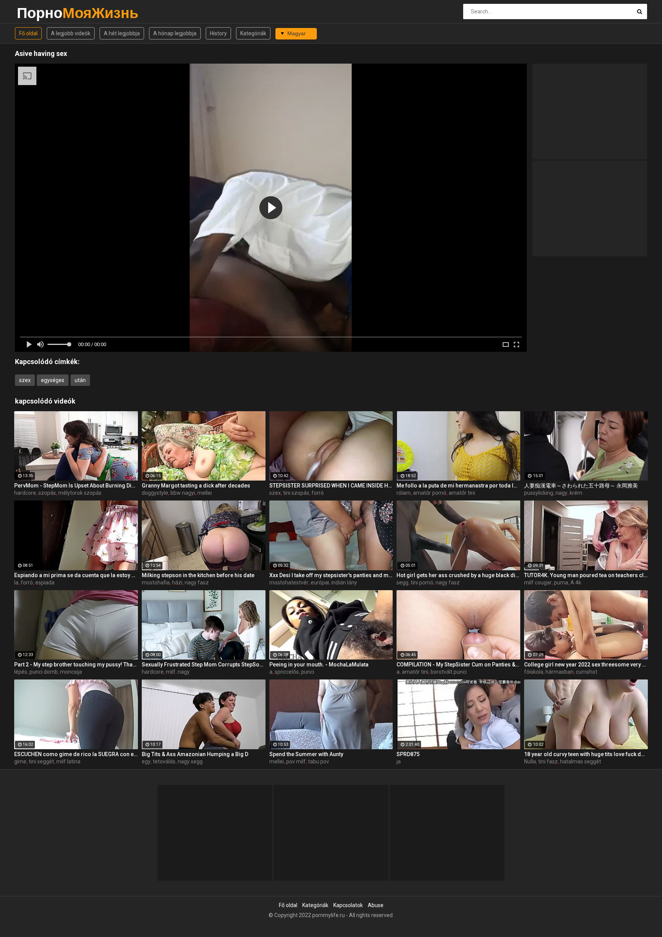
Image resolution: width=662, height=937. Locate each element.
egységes (52, 380)
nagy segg (190, 761)
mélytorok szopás (80, 493)
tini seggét (41, 761)
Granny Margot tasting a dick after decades (196, 485)
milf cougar (538, 582)
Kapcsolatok (348, 905)
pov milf (296, 761)
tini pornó (422, 582)
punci (307, 672)
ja (399, 761)
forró (317, 493)
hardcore (25, 493)
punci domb (43, 672)
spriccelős (287, 672)
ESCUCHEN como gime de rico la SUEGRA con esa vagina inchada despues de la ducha (76, 754)
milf (170, 672)
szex (25, 380)
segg (402, 582)
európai (320, 582)
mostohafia (156, 582)
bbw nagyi (182, 493)
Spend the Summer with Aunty (306, 754)
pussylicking (538, 493)
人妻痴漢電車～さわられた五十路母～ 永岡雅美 (581, 485)
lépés (20, 672)
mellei (204, 493)
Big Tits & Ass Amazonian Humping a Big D (195, 754)
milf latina (68, 761)
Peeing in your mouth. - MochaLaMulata (319, 664)
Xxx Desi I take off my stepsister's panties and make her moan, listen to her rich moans (331, 575)
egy (146, 761)
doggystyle (155, 493)
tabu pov (318, 761)
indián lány (344, 582)
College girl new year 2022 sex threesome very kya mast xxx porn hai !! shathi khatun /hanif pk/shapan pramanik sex (586, 664)
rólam (404, 493)
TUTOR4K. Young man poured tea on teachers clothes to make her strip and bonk (586, 575)
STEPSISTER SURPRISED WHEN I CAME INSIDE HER (331, 485)
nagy (561, 493)
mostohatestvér (288, 582)
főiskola (533, 672)
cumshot (586, 672)
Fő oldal (28, 33)
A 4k (575, 582)
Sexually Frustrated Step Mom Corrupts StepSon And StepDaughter (203, 664)
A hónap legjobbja (175, 33)
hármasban (560, 672)
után (80, 380)
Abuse (375, 905)
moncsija (71, 672)
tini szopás (296, 493)
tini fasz (548, 761)
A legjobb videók (70, 33)
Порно (37, 13)
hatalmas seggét (580, 761)
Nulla (530, 761)
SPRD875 (408, 754)
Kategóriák (253, 33)
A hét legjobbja (122, 33)
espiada (44, 582)
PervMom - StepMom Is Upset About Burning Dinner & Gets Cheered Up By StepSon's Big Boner (76, 485)
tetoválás (164, 761)
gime (20, 761)
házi (177, 582)
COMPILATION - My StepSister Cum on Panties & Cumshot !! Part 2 (458, 664)
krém (576, 493)
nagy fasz (197, 582)
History (218, 33)
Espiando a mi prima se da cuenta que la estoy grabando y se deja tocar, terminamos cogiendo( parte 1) (76, 575)
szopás (47, 493)
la (16, 582)
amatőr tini (462, 493)
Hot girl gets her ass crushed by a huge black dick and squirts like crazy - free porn (458, 575)
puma (561, 582)
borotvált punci (449, 672)
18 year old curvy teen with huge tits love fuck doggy (586, 754)
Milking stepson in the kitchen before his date (198, 575)
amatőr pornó (429, 493)
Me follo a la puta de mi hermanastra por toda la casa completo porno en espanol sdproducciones (458, 485)
